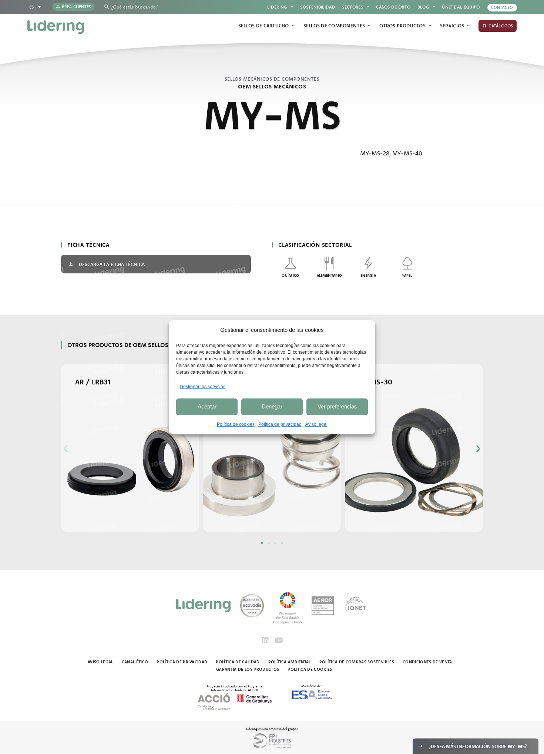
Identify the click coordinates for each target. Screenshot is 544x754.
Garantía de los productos (247, 669)
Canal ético (135, 661)
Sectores (352, 7)
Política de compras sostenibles (356, 661)
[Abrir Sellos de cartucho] (293, 26)
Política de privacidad (280, 424)
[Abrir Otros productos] (429, 26)
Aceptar (207, 406)
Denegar (272, 406)
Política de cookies (236, 424)
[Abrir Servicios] (468, 26)
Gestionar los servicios (202, 386)
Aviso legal (316, 424)
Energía (368, 275)
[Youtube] (278, 640)
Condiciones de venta (427, 661)
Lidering (277, 7)
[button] (65, 448)
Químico (290, 275)
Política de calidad (237, 661)
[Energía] (368, 263)
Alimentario (329, 275)
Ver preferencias (337, 406)
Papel (407, 275)
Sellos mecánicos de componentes (272, 79)
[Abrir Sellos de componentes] (369, 26)
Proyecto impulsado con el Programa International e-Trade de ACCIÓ (234, 688)
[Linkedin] (265, 640)
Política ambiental (289, 661)
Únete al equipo (461, 7)
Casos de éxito (393, 7)
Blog (423, 7)
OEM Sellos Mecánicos (272, 86)
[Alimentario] (329, 263)
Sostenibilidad (317, 7)
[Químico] (290, 263)
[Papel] (407, 263)
